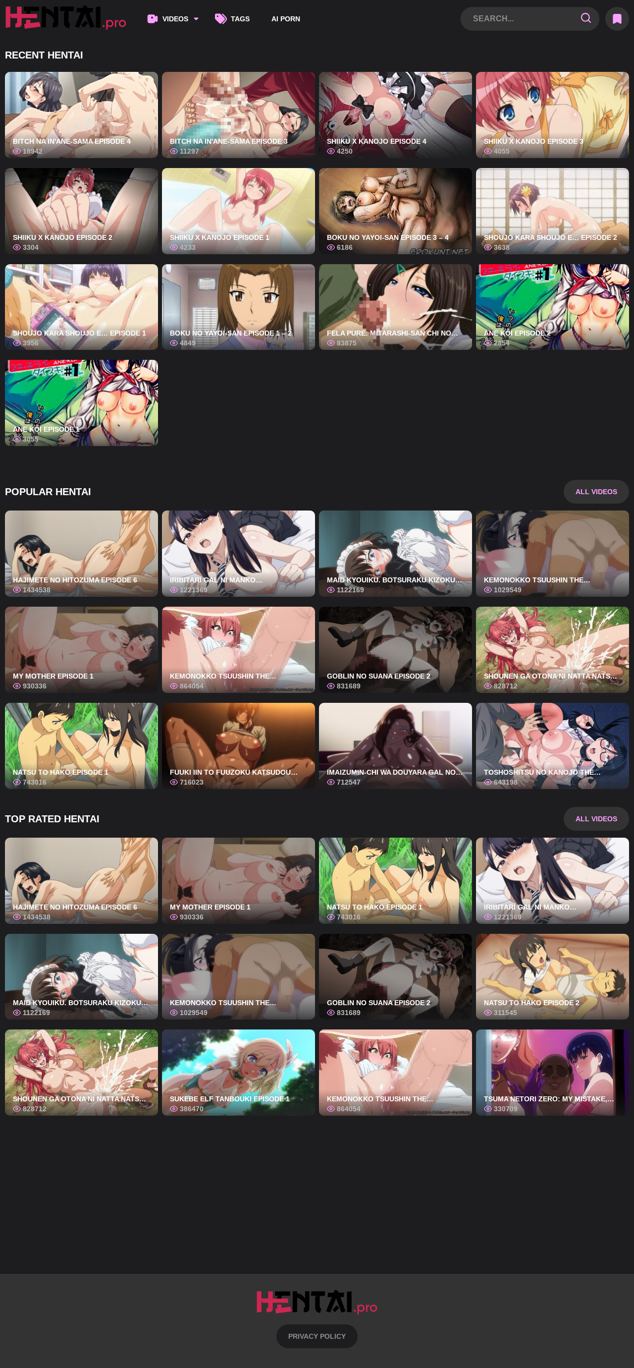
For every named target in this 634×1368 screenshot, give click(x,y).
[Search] (586, 18)
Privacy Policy (317, 1336)
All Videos (596, 492)
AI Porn (285, 19)
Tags (240, 19)
